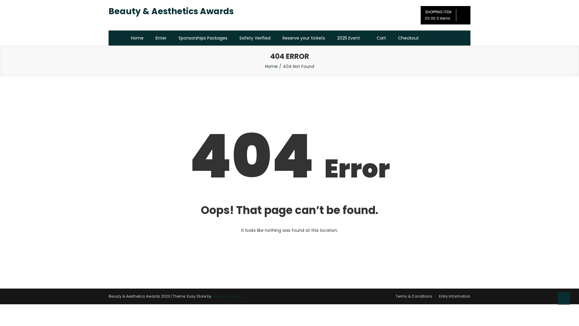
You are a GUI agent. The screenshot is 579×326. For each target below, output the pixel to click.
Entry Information (454, 296)
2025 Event (348, 38)
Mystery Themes (227, 296)
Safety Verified (255, 38)
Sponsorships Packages (203, 38)
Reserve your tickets (304, 38)
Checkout (408, 38)
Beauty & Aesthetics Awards (171, 11)
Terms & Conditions (414, 296)
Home (137, 38)
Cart (381, 38)
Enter (161, 38)
